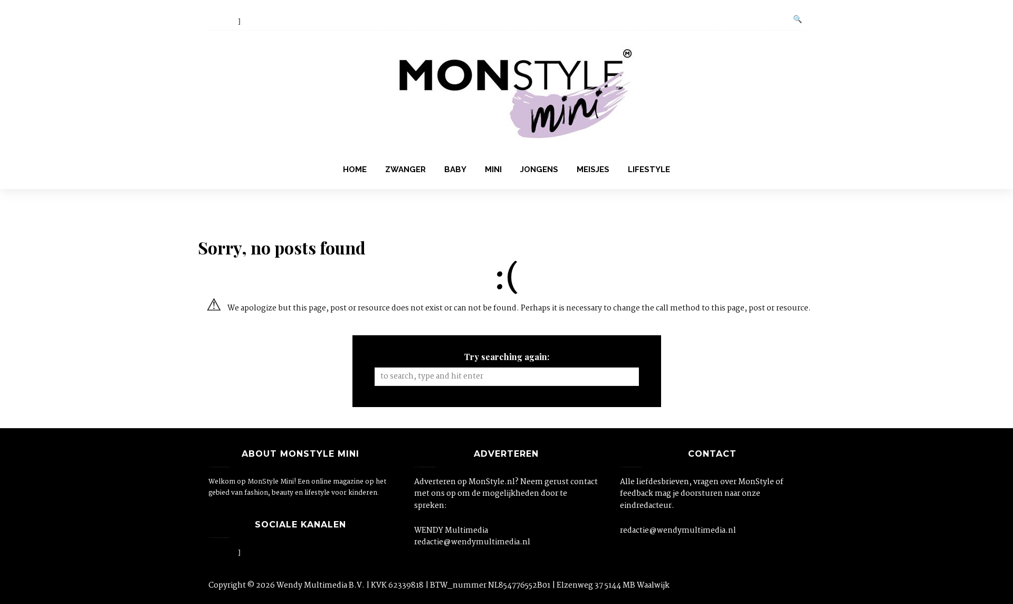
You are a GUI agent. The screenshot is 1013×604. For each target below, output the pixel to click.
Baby (455, 169)
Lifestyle (649, 169)
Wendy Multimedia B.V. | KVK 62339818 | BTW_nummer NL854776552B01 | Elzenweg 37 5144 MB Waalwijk (473, 585)
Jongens (539, 169)
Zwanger (405, 169)
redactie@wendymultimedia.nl (472, 542)
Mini (493, 169)
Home (355, 169)
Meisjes (593, 169)
